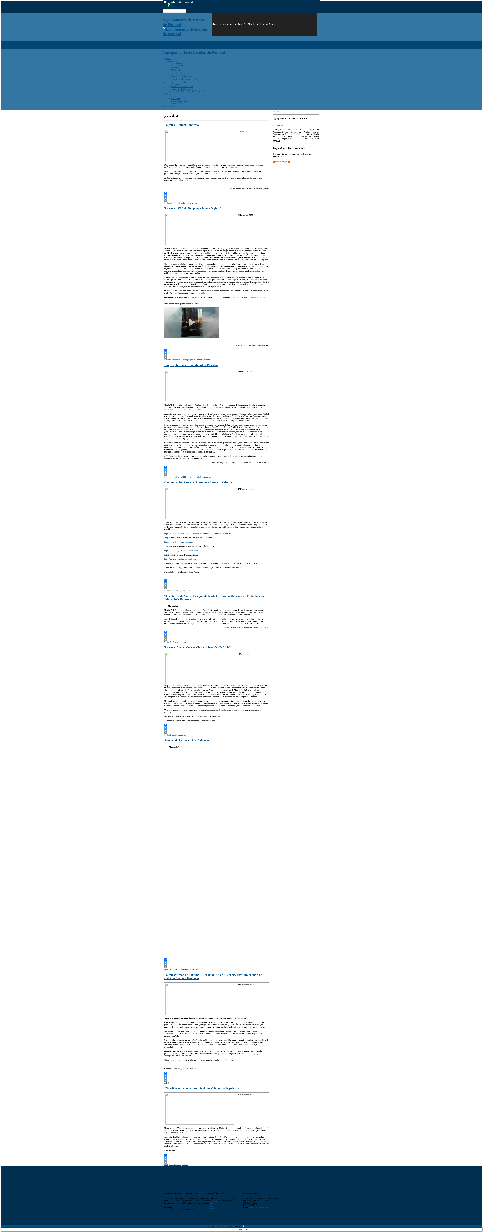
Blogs (261, 24)
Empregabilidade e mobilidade (176, 477)
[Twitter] (216, 195)
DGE (211, 1206)
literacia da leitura (177, 969)
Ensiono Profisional (172, 203)
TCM (189, 590)
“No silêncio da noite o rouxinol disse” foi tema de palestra (202, 1088)
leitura (166, 969)
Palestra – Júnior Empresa (181, 124)
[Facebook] (216, 193)
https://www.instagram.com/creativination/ (181, 550)
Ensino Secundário (171, 735)
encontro (172, 1165)
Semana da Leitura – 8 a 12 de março (188, 740)
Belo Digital (259, 1226)
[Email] (216, 198)
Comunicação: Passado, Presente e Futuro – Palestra (198, 482)
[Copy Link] (216, 200)
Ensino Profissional (196, 477)
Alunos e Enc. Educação (245, 24)
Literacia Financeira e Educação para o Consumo (183, 360)
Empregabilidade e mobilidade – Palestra (191, 365)
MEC (211, 1211)
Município (213, 1198)
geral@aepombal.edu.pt (258, 1207)
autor (166, 1165)
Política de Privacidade (173, 1226)
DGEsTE (212, 1208)
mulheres (187, 969)
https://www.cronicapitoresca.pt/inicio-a (180, 559)
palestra (197, 203)
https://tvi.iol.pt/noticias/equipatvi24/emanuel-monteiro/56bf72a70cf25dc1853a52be (197, 533)
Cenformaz (213, 1201)
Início (215, 24)
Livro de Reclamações (192, 1226)
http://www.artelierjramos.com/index (178, 542)
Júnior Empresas (186, 203)
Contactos (272, 24)
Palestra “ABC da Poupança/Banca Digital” (192, 208)
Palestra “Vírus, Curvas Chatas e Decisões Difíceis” (197, 647)
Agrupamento (227, 24)
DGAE (212, 1203)
